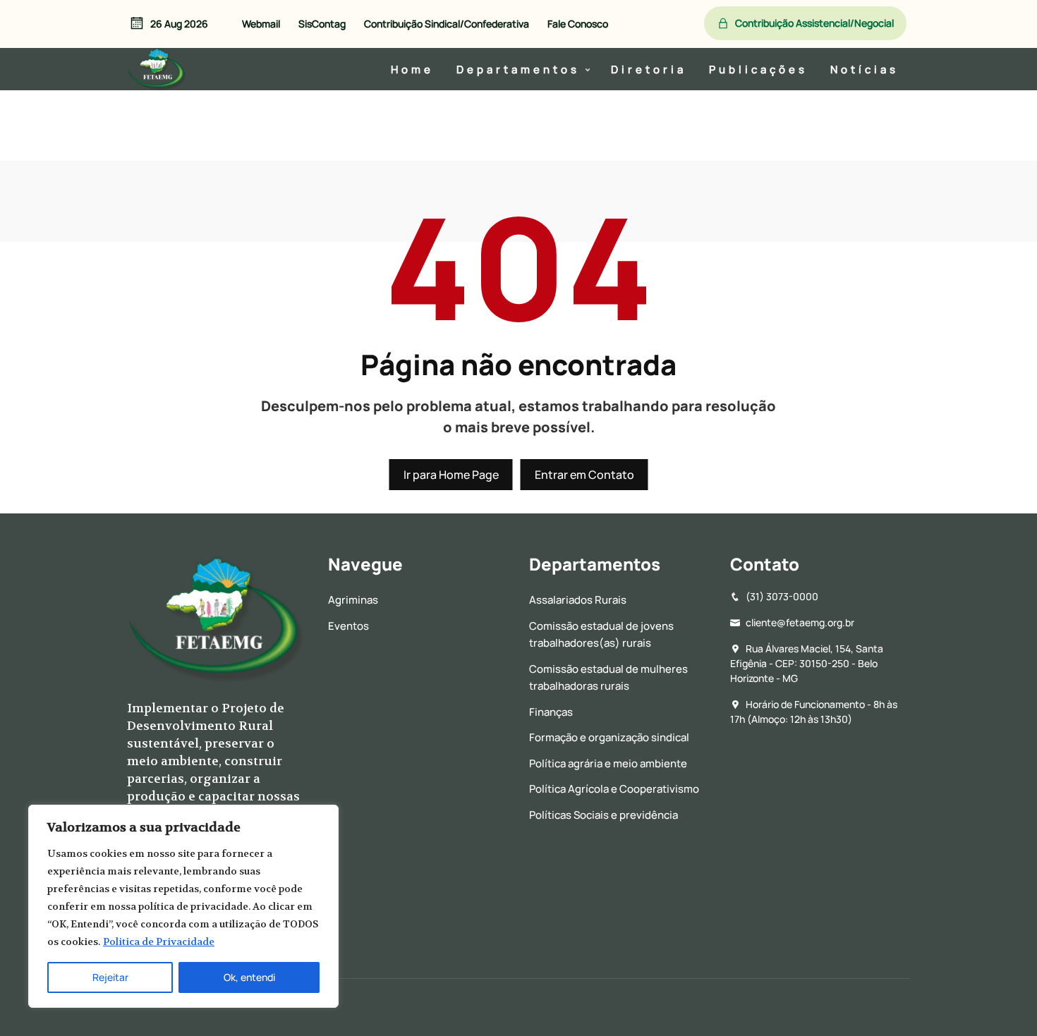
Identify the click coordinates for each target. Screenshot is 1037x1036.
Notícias (864, 69)
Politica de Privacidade (158, 941)
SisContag (322, 23)
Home (412, 69)
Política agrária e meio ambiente (608, 763)
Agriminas (353, 599)
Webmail (261, 23)
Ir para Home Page (451, 474)
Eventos (348, 625)
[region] (183, 906)
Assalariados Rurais (577, 599)
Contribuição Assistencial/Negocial (814, 23)
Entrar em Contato (584, 474)
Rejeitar (110, 977)
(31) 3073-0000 (782, 596)
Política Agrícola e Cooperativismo (614, 788)
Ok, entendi (249, 977)
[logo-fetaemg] (157, 66)
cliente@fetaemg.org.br (800, 622)
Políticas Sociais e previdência (603, 815)
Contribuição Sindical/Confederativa (446, 23)
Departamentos (518, 69)
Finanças (551, 712)
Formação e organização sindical (609, 737)
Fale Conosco (577, 23)
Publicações (758, 69)
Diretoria (648, 69)
